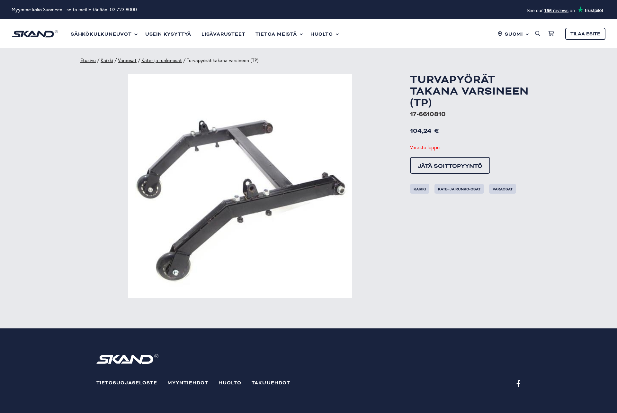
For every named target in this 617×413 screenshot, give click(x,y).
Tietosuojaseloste (126, 383)
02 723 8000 (123, 9)
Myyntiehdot (187, 383)
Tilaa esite (585, 34)
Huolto (230, 383)
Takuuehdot (271, 383)
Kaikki (107, 60)
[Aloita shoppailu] (551, 34)
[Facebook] (518, 383)
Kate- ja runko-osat (161, 60)
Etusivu (88, 60)
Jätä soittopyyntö (450, 166)
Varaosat (127, 60)
